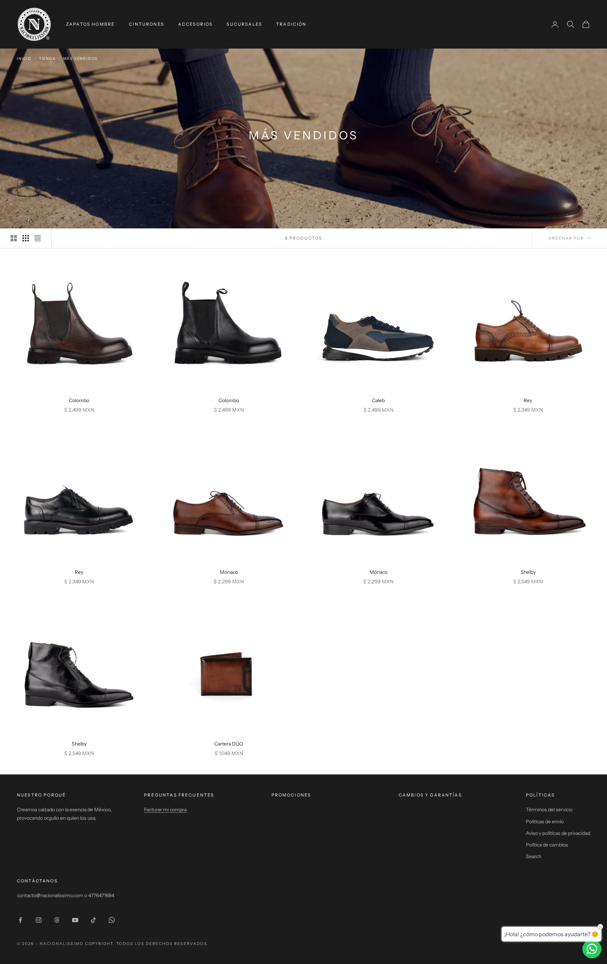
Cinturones (146, 24)
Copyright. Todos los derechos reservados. (147, 943)
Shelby (528, 572)
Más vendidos (80, 58)
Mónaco (229, 572)
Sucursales (244, 24)
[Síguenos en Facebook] (20, 920)
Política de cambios (547, 845)
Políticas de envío (545, 821)
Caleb (378, 400)
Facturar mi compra (165, 809)
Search (533, 856)
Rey (528, 400)
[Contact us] (591, 948)
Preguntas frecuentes (179, 795)
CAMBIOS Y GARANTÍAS (430, 795)
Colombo (79, 400)
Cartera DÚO (228, 744)
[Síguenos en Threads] (56, 920)
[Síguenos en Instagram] (38, 920)
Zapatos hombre (90, 24)
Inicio (24, 58)
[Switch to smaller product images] (25, 238)
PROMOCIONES (291, 795)
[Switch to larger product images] (14, 238)
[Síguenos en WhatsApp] (111, 920)
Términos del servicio (549, 809)
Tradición (291, 24)
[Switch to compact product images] (37, 238)
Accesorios (195, 24)
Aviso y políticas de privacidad (558, 833)
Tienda (47, 58)
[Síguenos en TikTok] (93, 920)
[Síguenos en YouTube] (75, 920)
